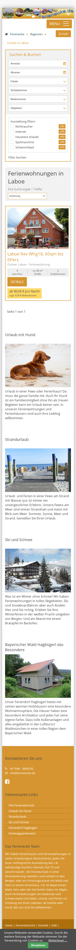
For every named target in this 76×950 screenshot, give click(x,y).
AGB (54, 925)
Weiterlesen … (57, 940)
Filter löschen (17, 157)
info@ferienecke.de (22, 773)
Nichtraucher (24, 126)
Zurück (63, 34)
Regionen (36, 34)
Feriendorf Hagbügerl (23, 828)
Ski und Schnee (19, 822)
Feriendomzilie (25, 925)
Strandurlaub (17, 816)
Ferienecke (17, 34)
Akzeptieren (38, 945)
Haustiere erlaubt (27, 137)
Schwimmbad (24, 147)
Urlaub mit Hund (20, 811)
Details (17, 281)
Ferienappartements (22, 833)
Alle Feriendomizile (21, 805)
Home (9, 925)
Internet (20, 132)
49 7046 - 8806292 (22, 768)
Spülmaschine (24, 142)
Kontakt (43, 925)
